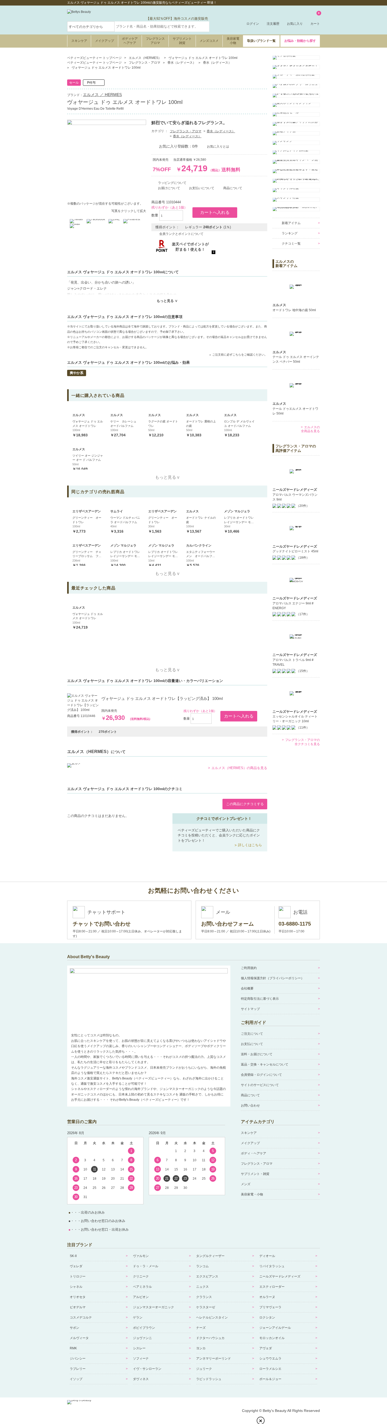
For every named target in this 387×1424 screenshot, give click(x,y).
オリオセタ (78, 1297)
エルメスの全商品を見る (310, 429)
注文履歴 (273, 24)
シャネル (76, 1287)
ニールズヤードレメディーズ (279, 1276)
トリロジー (78, 1276)
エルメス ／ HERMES (102, 94)
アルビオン (141, 1297)
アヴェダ (265, 1348)
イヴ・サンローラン (147, 1369)
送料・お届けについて (256, 1054)
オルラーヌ (267, 1297)
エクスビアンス (207, 1276)
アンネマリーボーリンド (213, 1358)
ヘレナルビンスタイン (212, 1317)
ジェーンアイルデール (275, 1328)
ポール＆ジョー (270, 1379)
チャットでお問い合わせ (102, 924)
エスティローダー (272, 1287)
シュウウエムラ (270, 1358)
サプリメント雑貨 (182, 41)
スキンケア (79, 41)
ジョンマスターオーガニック (153, 1307)
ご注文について (252, 1034)
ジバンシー (78, 1358)
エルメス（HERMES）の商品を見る (239, 768)
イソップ (76, 1379)
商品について (250, 1095)
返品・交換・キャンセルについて (264, 1064)
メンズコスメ (209, 41)
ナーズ (201, 1328)
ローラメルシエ (270, 1369)
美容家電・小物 (252, 1194)
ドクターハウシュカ (210, 1338)
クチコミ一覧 (291, 243)
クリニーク (141, 1276)
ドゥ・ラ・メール (145, 1266)
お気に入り (295, 24)
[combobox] (162, 26)
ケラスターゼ (205, 1307)
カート (315, 19)
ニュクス (202, 1287)
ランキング (289, 233)
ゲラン (137, 1317)
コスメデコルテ (81, 1317)
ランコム (202, 1266)
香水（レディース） (221, 131)
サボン (74, 1328)
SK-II (73, 1256)
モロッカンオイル (272, 1338)
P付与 (91, 82)
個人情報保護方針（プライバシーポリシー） (272, 978)
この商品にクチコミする (245, 804)
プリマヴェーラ (270, 1307)
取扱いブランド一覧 (261, 41)
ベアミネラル (142, 1287)
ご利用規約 (249, 968)
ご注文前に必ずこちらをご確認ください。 (239, 354)
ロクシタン (267, 1317)
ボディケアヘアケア (130, 41)
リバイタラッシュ (272, 1266)
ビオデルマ (78, 1307)
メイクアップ (104, 41)
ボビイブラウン (144, 1328)
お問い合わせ (250, 1105)
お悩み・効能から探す (300, 41)
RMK (73, 1348)
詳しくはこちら (250, 845)
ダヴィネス (141, 1379)
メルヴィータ (79, 1338)
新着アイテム (291, 223)
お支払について (252, 1044)
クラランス (204, 1297)
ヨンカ (201, 1348)
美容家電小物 (233, 41)
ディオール (267, 1256)
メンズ (245, 1184)
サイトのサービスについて (260, 1085)
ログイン (252, 24)
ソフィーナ (141, 1358)
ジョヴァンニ (142, 1338)
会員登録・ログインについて (261, 1075)
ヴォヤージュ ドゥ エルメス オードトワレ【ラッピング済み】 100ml (162, 698)
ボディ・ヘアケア (253, 1153)
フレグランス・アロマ (185, 131)
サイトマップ (250, 1009)
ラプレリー (78, 1369)
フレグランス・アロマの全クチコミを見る (302, 742)
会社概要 (247, 988)
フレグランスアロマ (155, 41)
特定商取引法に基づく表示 (260, 999)
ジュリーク (204, 1369)
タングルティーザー (210, 1256)
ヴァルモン (141, 1256)
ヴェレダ (76, 1266)
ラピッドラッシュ (208, 1379)
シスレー (139, 1348)
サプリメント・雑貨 (255, 1174)
